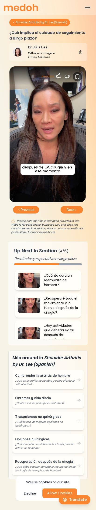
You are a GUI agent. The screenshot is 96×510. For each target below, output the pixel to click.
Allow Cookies (59, 493)
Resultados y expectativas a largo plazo (45, 258)
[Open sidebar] (87, 7)
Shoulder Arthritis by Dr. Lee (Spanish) (41, 22)
